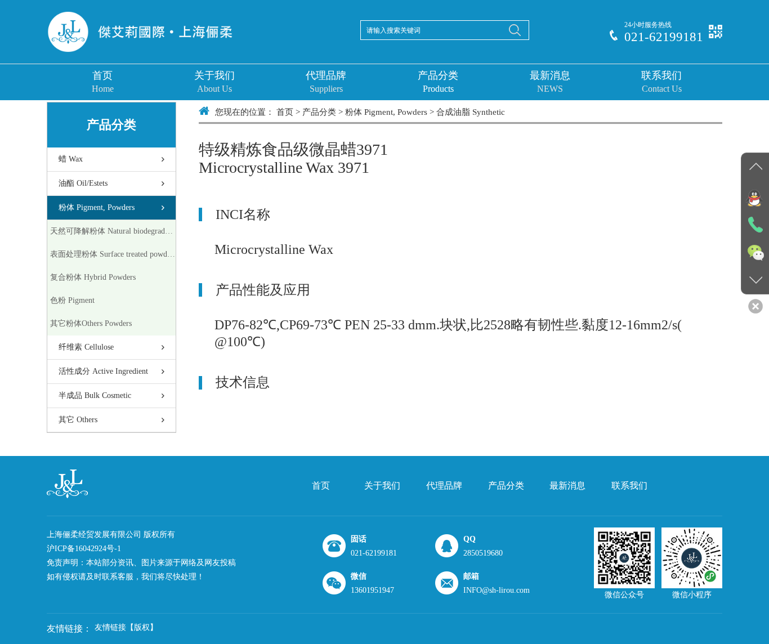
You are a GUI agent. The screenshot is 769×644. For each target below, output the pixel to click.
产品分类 (438, 81)
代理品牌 (326, 81)
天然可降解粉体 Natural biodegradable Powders (113, 231)
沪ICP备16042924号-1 (84, 548)
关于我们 (214, 81)
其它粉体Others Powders (91, 323)
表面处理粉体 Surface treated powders (113, 254)
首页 (103, 81)
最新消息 (550, 81)
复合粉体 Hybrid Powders (93, 277)
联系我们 (661, 81)
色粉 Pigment (72, 300)
